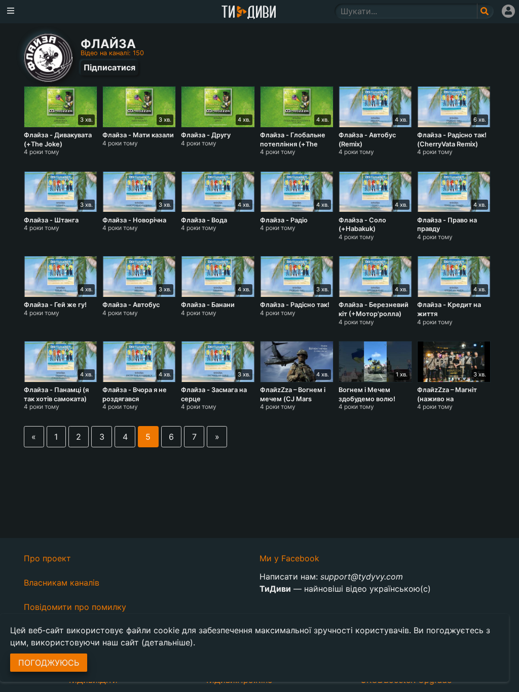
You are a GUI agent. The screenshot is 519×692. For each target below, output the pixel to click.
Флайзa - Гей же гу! (55, 305)
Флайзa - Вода (204, 220)
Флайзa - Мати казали (138, 135)
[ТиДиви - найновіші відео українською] (249, 13)
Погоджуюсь (48, 663)
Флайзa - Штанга (51, 220)
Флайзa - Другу (206, 135)
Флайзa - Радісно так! (294, 305)
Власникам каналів (61, 583)
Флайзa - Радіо (284, 220)
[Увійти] (508, 11)
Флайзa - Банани (208, 305)
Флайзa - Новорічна (134, 220)
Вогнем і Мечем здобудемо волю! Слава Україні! (367, 398)
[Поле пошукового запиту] (485, 11)
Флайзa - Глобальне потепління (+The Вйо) (292, 144)
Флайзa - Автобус (131, 305)
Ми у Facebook (289, 558)
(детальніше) (167, 642)
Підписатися (109, 67)
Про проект (47, 558)
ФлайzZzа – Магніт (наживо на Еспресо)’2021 (447, 398)
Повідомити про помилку (75, 607)
